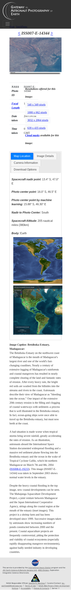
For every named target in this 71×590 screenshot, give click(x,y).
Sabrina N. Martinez (37, 583)
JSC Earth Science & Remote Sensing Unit (20, 570)
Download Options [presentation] (25, 169)
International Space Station (39, 568)
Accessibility (26, 588)
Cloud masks (32, 135)
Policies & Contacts (41, 588)
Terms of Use (30, 586)
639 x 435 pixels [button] (36, 127)
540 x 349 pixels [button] (36, 104)
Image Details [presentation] (45, 156)
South (30, 212)
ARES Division (43, 570)
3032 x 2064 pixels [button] (37, 120)
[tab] (22, 156)
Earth (19, 233)
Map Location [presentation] (22, 156)
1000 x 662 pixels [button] (37, 112)
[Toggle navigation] (7, 23)
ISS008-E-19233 (19, 469)
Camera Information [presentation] (26, 162)
